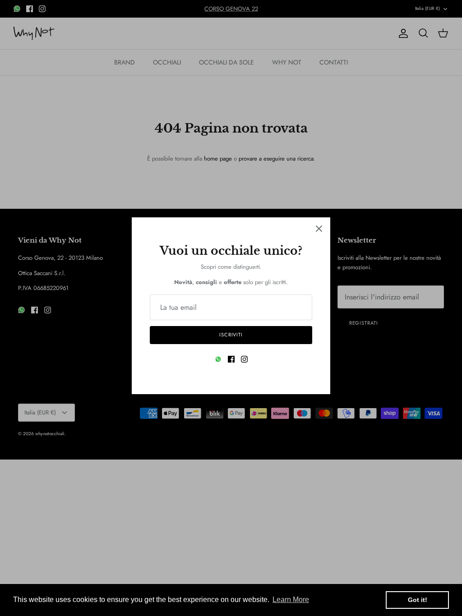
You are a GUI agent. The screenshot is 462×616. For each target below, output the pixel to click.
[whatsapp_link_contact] (218, 359)
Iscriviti (231, 334)
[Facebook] (231, 359)
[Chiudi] (319, 229)
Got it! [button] (417, 599)
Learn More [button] (291, 599)
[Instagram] (244, 359)
